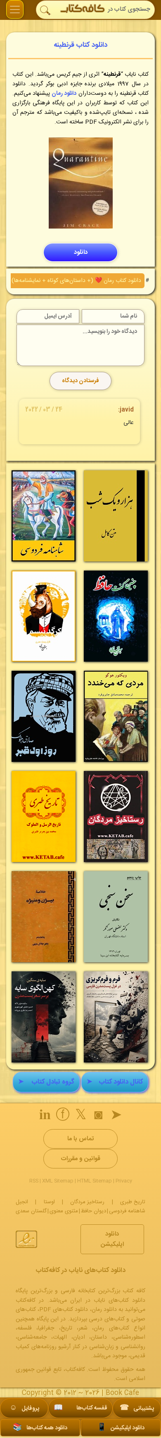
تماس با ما (80, 1139)
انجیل (22, 1202)
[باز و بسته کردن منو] (15, 9)
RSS (33, 1181)
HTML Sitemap (94, 1181)
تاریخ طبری (132, 1202)
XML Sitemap (57, 1181)
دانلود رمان (64, 94)
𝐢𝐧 (45, 1116)
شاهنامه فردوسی (127, 1211)
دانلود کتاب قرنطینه (80, 45)
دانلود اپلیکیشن (112, 1239)
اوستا (49, 1202)
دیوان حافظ (93, 1211)
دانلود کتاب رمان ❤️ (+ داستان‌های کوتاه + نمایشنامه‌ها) (76, 281)
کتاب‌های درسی (107, 1319)
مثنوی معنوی (64, 1211)
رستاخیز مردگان (87, 1202)
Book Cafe (122, 1393)
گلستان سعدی (31, 1211)
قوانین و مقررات (80, 1159)
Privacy (124, 1181)
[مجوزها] (26, 1239)
